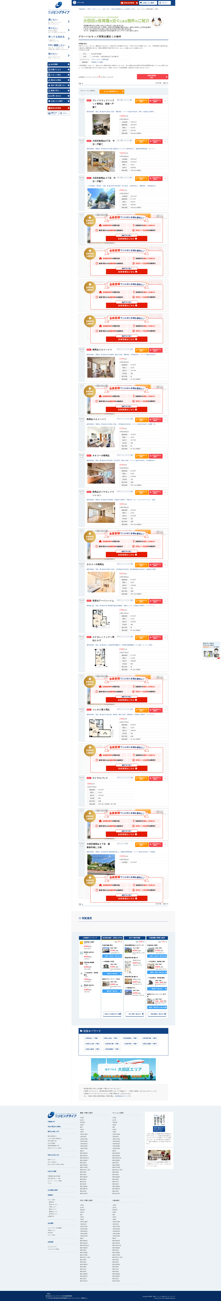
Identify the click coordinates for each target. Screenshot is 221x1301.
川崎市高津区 (84, 1148)
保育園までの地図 (97, 62)
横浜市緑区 (83, 1162)
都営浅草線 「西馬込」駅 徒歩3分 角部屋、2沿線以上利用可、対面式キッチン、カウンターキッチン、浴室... (121, 499)
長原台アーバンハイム (103, 600)
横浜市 (82, 1151)
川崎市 (82, 1132)
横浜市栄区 (83, 1191)
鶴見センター (52, 1209)
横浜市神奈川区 (84, 1158)
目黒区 (82, 1124)
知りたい (54, 55)
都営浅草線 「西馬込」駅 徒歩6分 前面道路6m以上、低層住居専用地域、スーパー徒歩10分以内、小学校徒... (121, 852)
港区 (81, 1127)
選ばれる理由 (56, 80)
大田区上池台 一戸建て (110, 1038)
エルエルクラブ (52, 1246)
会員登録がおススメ (121, 1096)
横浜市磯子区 (84, 1188)
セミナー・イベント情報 (55, 1181)
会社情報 (54, 64)
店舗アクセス (56, 69)
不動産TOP (51, 1121)
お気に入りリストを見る (55, 1148)
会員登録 (50, 1242)
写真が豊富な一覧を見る (157, 1014)
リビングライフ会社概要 (55, 1228)
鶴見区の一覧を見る (157, 988)
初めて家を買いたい (58, 85)
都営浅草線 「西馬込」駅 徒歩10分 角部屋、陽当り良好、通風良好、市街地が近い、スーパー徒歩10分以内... (121, 354)
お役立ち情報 (52, 1171)
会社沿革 (50, 1232)
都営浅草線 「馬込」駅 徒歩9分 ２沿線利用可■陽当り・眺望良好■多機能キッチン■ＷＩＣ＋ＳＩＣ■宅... (120, 645)
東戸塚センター (53, 1214)
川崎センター (52, 1207)
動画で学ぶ (55, 90)
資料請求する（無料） (142, 101)
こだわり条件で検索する (55, 1138)
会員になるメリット (54, 113)
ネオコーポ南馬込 (101, 455)
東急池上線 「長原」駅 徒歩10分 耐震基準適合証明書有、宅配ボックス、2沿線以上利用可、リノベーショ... (121, 605)
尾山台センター (53, 1204)
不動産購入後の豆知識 (54, 1176)
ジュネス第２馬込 (101, 709)
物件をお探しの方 (53, 1131)
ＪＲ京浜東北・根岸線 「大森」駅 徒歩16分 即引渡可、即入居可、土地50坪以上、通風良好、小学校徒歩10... (122, 186)
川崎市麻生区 (84, 1143)
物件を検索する (52, 1136)
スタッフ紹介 (56, 75)
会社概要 (50, 1223)
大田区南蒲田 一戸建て (112, 1049)
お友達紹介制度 (53, 1190)
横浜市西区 (83, 1179)
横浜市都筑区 (84, 1160)
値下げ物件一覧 (52, 1141)
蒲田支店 (51, 1202)
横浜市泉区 (83, 1174)
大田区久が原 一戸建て (92, 1044)
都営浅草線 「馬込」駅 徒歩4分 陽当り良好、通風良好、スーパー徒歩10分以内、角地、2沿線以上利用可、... (121, 111)
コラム (50, 1183)
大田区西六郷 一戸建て (149, 1038)
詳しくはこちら (90, 945)
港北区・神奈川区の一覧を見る (157, 1007)
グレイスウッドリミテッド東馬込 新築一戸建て (103, 103)
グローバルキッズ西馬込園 (100, 59)
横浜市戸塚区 (84, 1167)
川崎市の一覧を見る (112, 973)
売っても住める (56, 38)
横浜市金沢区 (84, 1193)
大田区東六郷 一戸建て (112, 1044)
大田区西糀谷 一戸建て (130, 1038)
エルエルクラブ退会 (53, 1249)
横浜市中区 (83, 1181)
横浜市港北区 (84, 1155)
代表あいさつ (51, 1230)
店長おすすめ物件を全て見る (112, 1014)
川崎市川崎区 (84, 1134)
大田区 (82, 1117)
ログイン (65, 113)
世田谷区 (82, 1122)
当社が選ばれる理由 (54, 1126)
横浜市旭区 (83, 1172)
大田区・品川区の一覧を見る (112, 956)
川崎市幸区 (83, 1136)
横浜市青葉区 (84, 1165)
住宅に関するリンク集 (54, 1178)
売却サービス (51, 1159)
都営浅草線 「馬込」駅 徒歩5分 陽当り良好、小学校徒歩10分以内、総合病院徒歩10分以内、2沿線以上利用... (122, 569)
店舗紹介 (50, 1195)
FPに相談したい (58, 47)
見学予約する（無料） (156, 101)
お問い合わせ (56, 96)
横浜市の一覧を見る (112, 991)
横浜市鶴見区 (84, 1153)
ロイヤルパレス (100, 778)
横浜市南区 (83, 1184)
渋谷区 (82, 1129)
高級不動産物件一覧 (53, 1145)
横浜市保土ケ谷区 (85, 1169)
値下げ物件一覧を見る (135, 1014)
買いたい (54, 21)
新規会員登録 (56, 108)
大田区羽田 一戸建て (131, 1044)
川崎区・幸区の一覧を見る (157, 972)
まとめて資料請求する (111, 91)
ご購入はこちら (159, 1129)
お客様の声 (51, 1216)
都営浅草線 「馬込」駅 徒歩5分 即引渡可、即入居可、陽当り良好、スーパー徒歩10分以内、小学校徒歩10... (121, 460)
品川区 (82, 1120)
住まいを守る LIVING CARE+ (56, 1164)
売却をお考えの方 (53, 1155)
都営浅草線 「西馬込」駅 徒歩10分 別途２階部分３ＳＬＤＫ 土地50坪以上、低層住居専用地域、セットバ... (121, 148)
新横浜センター (53, 1211)
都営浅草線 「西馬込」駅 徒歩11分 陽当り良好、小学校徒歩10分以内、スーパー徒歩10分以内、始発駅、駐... (121, 424)
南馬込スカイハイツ (102, 349)
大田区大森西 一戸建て (92, 1049)
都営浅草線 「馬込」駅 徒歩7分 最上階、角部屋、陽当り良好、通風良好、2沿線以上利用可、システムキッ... (121, 714)
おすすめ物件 (51, 1143)
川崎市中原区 (84, 1139)
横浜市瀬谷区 (84, 1177)
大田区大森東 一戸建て (149, 1044)
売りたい (57, 30)
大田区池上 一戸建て (92, 1038)
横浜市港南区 (84, 1186)
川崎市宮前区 (84, 1141)
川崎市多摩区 (84, 1146)
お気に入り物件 (57, 101)
